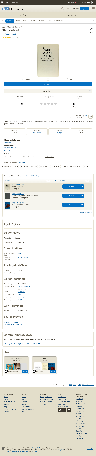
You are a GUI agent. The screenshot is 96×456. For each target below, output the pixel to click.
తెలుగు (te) (79, 431)
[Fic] (19, 253)
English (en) (80, 406)
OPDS (79, 385)
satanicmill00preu (24, 286)
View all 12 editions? (33, 176)
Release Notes (63, 407)
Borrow (46, 84)
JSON (74, 385)
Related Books (59, 21)
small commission (49, 157)
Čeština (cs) (80, 401)
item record (18, 324)
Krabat (17, 27)
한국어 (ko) (80, 421)
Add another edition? (84, 213)
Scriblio (6, 322)
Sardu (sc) (79, 428)
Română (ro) (80, 426)
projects (61, 450)
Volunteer (7, 399)
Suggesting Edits (64, 402)
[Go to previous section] (2, 20)
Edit (90, 117)
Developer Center (46, 397)
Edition (7, 181)
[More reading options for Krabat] (90, 91)
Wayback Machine (13, 451)
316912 (20, 300)
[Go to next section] (93, 20)
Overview (9, 21)
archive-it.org (36, 451)
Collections (26, 407)
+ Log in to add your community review (22, 343)
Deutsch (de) (80, 404)
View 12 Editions (21, 21)
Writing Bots (44, 404)
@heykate (39, 371)
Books (24, 399)
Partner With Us (9, 402)
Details (33, 21)
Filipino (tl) (79, 438)
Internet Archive (9, 324)
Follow (25, 371)
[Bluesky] (60, 410)
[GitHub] (69, 410)
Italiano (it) (79, 418)
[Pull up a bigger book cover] (48, 76)
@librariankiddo (13, 371)
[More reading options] (90, 84)
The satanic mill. (18, 185)
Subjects (25, 404)
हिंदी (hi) (78, 414)
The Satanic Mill (18, 194)
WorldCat (7, 143)
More (7, 153)
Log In (76, 8)
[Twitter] (64, 410)
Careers (6, 404)
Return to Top (26, 411)
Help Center (62, 397)
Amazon (7, 150)
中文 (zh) (79, 436)
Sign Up (84, 8)
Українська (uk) (81, 433)
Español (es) (80, 409)
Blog (5, 407)
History (85, 118)
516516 (20, 294)
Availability (60, 181)
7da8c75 (90, 449)
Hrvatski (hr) (80, 416)
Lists (49, 21)
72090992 (21, 292)
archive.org (24, 451)
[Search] (62, 8)
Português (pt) (81, 424)
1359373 (21, 297)
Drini (86, 116)
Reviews (41, 21)
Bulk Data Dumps (46, 402)
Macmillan (37, 133)
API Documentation (46, 399)
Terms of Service (10, 409)
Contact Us (62, 399)
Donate (72, 2)
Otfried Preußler (11, 34)
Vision (6, 397)
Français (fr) (80, 411)
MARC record (13, 322)
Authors (25, 402)
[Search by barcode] (68, 8)
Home (24, 397)
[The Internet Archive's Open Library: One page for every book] (12, 8)
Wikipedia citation (88, 385)
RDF (70, 385)
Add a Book (62, 404)
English (59, 133)
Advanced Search (28, 409)
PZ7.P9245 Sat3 (23, 258)
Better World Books (11, 148)
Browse (71, 15)
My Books (24, 15)
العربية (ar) (79, 399)
